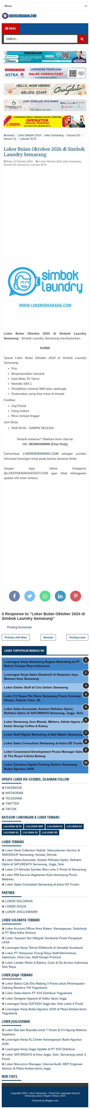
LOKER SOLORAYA (19, 901)
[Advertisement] (45, 213)
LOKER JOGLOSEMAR (21, 911)
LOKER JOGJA (15, 906)
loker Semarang (72, 161)
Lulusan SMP (34, 826)
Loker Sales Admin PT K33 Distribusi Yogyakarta (38, 993)
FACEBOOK (13, 787)
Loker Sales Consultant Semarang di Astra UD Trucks (43, 743)
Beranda (48, 637)
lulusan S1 (23, 164)
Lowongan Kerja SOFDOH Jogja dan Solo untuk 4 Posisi (44, 1003)
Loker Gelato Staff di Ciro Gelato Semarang (36, 687)
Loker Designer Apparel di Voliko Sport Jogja (36, 998)
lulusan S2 (30, 832)
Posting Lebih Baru (16, 637)
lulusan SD (49, 832)
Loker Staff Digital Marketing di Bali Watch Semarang (43, 734)
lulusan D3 (10, 164)
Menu (12, 28)
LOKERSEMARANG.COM (41, 453)
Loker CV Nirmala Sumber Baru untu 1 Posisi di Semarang (45, 869)
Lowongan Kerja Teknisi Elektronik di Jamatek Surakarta (44, 947)
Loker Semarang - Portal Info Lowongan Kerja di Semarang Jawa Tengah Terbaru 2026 (52, 1094)
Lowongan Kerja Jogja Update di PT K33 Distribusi (40, 1049)
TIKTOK (10, 809)
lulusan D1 (54, 826)
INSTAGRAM (14, 793)
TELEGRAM (13, 798)
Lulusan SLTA (39, 164)
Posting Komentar (19, 627)
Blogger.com (51, 1100)
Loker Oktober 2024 (50, 161)
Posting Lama (77, 637)
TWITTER (12, 803)
